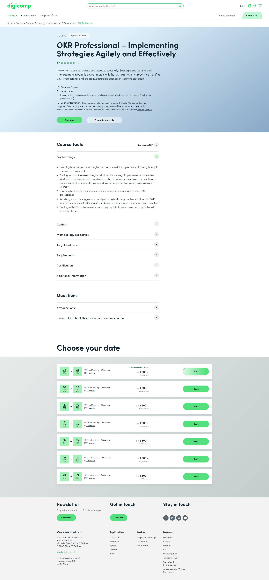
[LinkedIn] (178, 518)
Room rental (143, 545)
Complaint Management (170, 563)
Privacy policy (170, 553)
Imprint (167, 545)
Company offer (47, 15)
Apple (113, 545)
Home (10, 23)
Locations (168, 537)
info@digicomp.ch (66, 552)
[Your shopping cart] (260, 5)
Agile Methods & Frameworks (61, 23)
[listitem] (108, 157)
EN (241, 5)
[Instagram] (172, 518)
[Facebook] (166, 518)
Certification (27, 15)
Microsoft (115, 537)
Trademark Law (171, 557)
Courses (11, 15)
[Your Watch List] (254, 5)
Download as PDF (145, 145)
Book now (69, 119)
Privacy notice (144, 109)
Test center (142, 541)
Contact (118, 517)
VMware (114, 541)
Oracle (113, 549)
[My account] (249, 6)
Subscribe (66, 517)
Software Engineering (35, 23)
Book (196, 371)
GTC (165, 549)
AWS (112, 553)
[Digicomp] (19, 6)
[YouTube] (185, 518)
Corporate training (146, 537)
